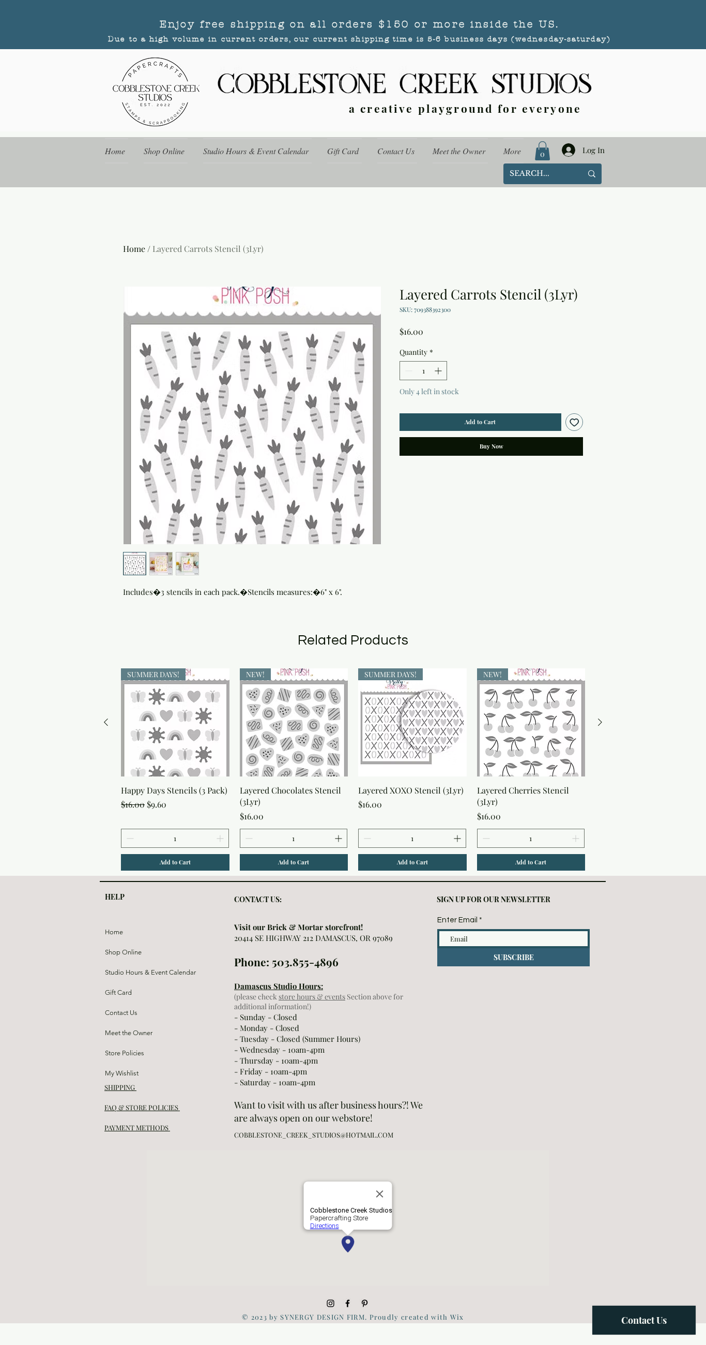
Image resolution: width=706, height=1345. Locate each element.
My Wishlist (122, 1073)
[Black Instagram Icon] (330, 1303)
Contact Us (121, 1013)
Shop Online (123, 952)
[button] (542, 150)
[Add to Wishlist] (574, 422)
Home (134, 248)
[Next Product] (600, 722)
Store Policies (124, 1053)
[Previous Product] (106, 722)
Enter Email (457, 920)
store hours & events (312, 997)
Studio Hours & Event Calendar (129, 972)
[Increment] (439, 371)
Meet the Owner (128, 1033)
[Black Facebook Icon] (347, 1303)
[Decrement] (407, 371)
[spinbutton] (423, 371)
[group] (353, 770)
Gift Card (118, 992)
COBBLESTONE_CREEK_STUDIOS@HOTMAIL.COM (313, 1134)
